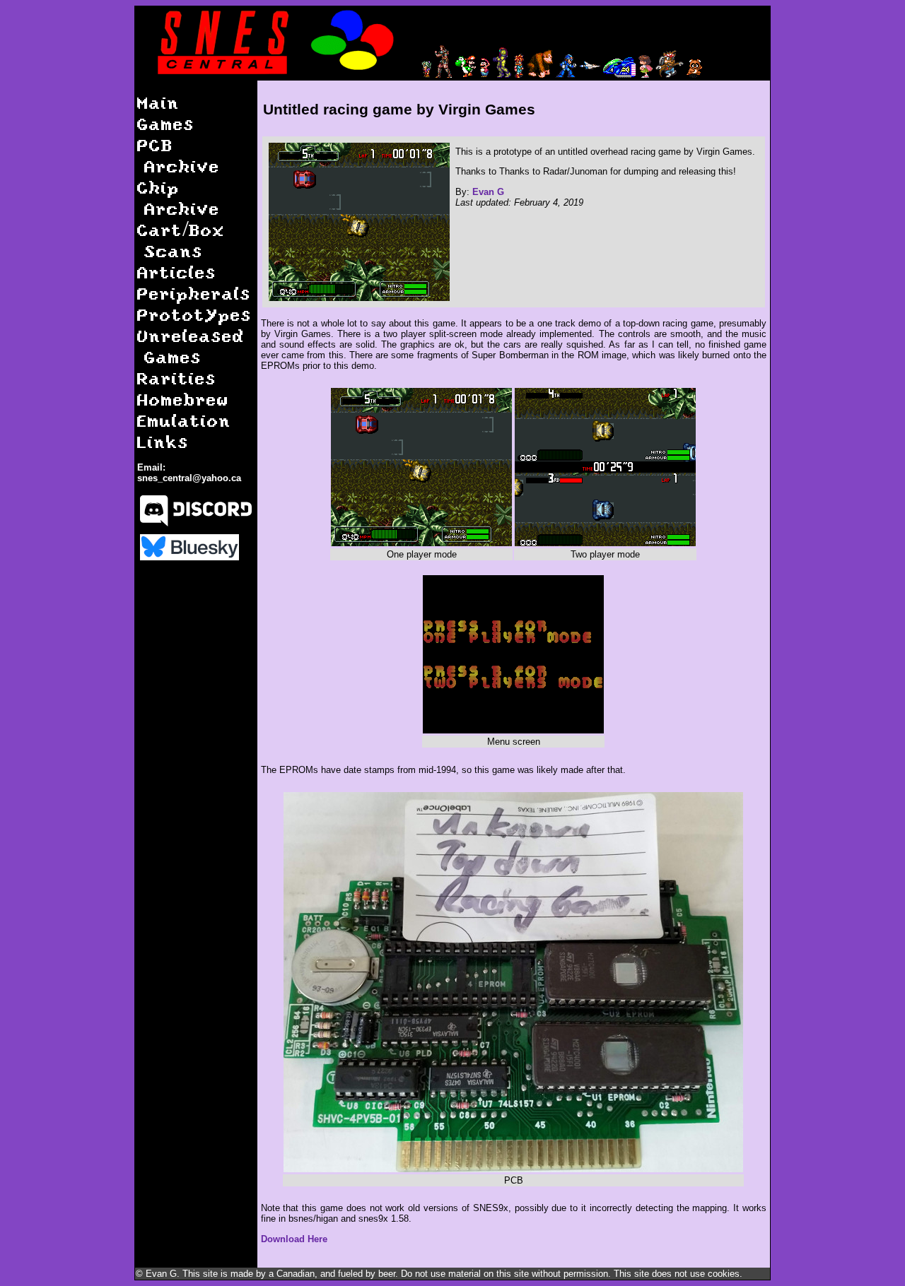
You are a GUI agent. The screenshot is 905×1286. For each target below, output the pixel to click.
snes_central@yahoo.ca (189, 478)
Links (163, 441)
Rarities (176, 377)
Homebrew (183, 399)
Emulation (184, 420)
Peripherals (194, 293)
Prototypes (194, 314)
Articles (176, 271)
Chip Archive (178, 197)
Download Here (294, 1239)
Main (158, 102)
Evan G (488, 192)
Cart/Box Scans (181, 240)
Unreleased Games (191, 346)
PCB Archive (178, 155)
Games (165, 123)
